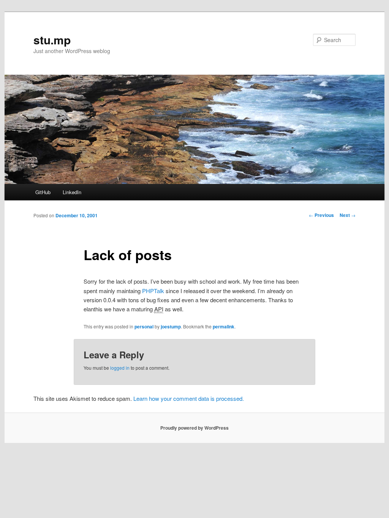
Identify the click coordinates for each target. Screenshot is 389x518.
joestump (171, 326)
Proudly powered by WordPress (194, 427)
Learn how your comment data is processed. (188, 398)
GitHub (43, 192)
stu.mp (52, 39)
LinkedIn (72, 192)
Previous (321, 215)
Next (348, 215)
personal (143, 326)
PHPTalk (153, 291)
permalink (223, 326)
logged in (120, 367)
